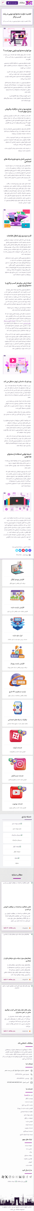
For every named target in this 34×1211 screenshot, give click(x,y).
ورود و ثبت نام (13, 3)
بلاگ (29, 21)
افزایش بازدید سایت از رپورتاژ (25, 1108)
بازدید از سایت (29, 1102)
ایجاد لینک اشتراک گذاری (26, 1135)
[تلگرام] (30, 1177)
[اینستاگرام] (10, 1177)
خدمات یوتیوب (29, 1128)
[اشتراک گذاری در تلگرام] (26, 550)
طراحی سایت (29, 1121)
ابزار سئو (31, 1095)
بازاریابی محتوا (23, 260)
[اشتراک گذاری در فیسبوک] (29, 550)
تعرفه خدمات (28, 1146)
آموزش (30, 1162)
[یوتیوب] (16, 1177)
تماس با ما (29, 1149)
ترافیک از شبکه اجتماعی (27, 1112)
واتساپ (27, 1078)
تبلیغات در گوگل (28, 1118)
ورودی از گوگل (29, 1099)
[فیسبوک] (27, 1177)
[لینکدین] (20, 1177)
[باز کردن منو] (3, 2)
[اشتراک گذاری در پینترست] (23, 550)
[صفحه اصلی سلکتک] (29, 3)
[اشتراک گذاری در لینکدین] (16, 550)
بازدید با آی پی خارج (27, 1105)
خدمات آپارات (29, 1125)
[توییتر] (23, 1177)
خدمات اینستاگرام (28, 1131)
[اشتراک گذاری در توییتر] (20, 550)
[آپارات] (3, 1177)
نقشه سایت (29, 1165)
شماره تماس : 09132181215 (22, 1074)
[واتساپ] (13, 1177)
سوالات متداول (28, 1155)
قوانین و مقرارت (28, 1159)
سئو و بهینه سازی (28, 1115)
